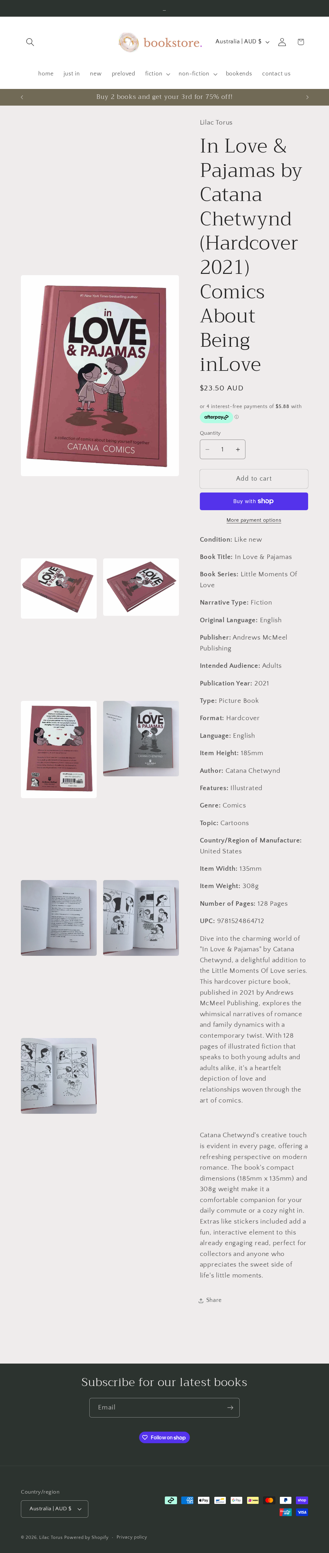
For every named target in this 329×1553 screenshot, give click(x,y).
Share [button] (214, 1300)
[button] (30, 42)
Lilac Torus (51, 1537)
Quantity (210, 433)
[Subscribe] (230, 1408)
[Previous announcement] (22, 97)
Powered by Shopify (86, 1537)
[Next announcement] (307, 97)
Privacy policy (132, 1537)
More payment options (254, 520)
